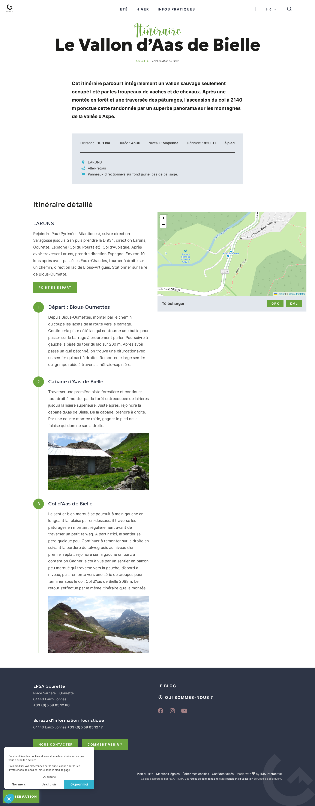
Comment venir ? (105, 744)
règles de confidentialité (204, 778)
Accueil (140, 61)
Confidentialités (223, 774)
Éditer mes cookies (196, 774)
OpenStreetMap (297, 293)
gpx (275, 303)
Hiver (142, 9)
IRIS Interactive (271, 774)
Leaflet (281, 293)
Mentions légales (168, 774)
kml (294, 303)
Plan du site (145, 774)
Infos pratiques (176, 9)
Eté (124, 9)
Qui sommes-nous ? (189, 697)
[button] (163, 218)
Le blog (167, 686)
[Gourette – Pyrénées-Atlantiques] (10, 9)
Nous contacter (56, 744)
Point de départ (55, 287)
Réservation (23, 796)
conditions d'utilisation (239, 778)
